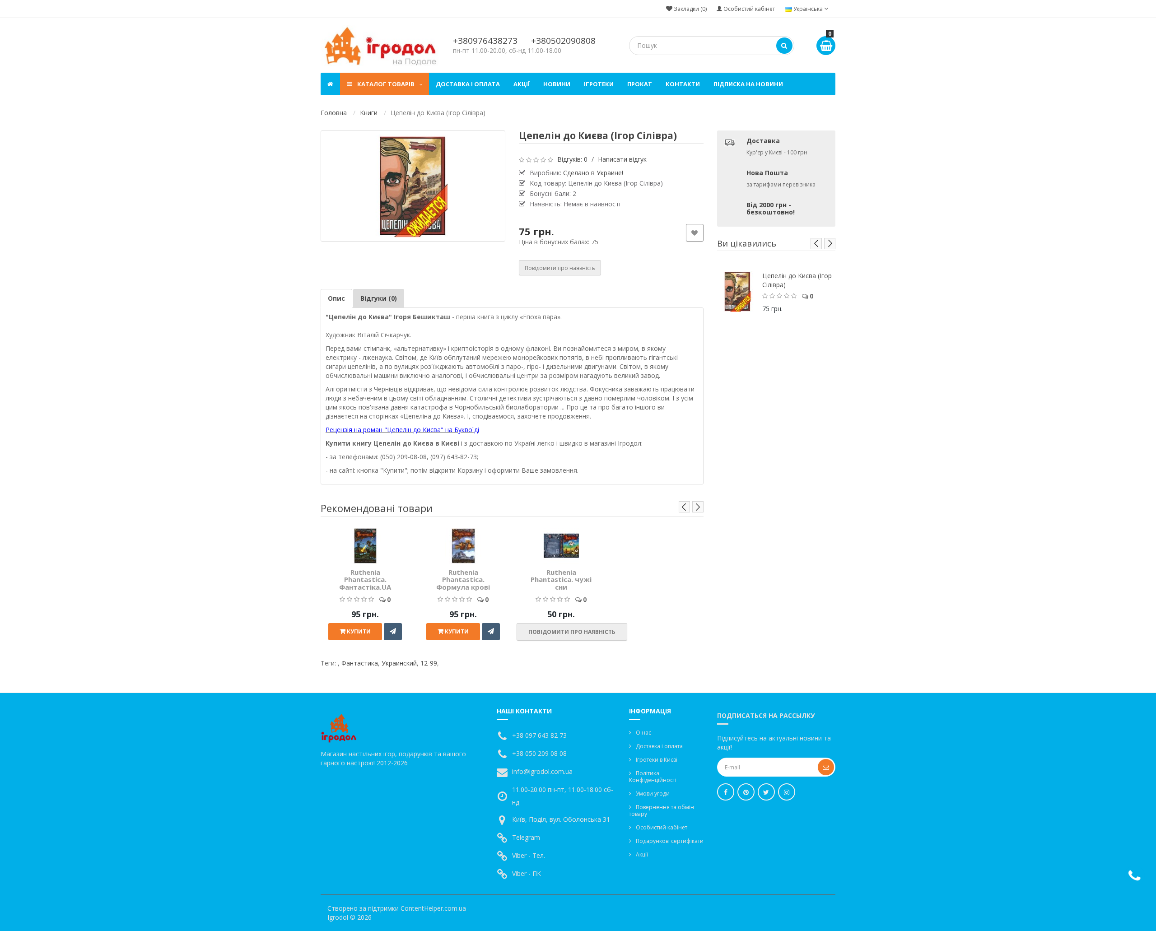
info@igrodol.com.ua (542, 771)
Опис (336, 298)
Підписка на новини (748, 84)
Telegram (526, 837)
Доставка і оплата (468, 84)
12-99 (428, 663)
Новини (556, 84)
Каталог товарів (386, 84)
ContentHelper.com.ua (433, 908)
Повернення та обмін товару (661, 810)
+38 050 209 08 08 (539, 753)
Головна (334, 112)
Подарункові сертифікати (670, 841)
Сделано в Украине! (593, 172)
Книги (369, 112)
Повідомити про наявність (560, 268)
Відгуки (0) (378, 298)
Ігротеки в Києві (656, 759)
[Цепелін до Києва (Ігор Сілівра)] (413, 186)
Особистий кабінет (661, 827)
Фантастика (359, 663)
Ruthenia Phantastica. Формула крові (463, 579)
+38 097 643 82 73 (539, 735)
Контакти (683, 84)
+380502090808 (563, 41)
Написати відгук (622, 159)
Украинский (399, 663)
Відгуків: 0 (572, 159)
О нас (643, 732)
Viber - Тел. (528, 855)
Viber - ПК (526, 873)
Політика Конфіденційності (652, 776)
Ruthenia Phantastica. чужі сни (561, 579)
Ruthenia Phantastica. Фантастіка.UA (365, 579)
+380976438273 (485, 41)
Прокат (639, 84)
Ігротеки (599, 84)
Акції (521, 84)
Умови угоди (653, 793)
